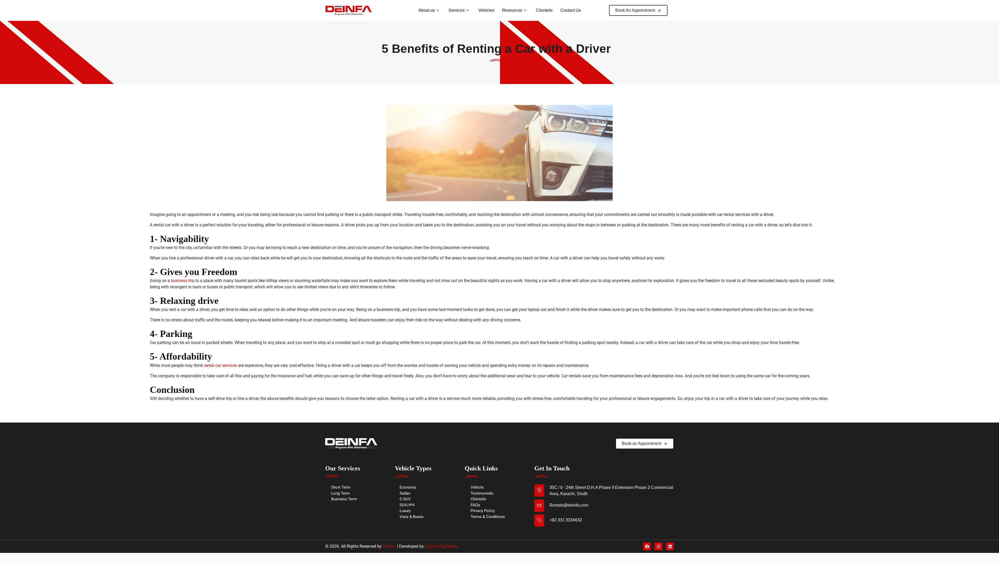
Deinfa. (389, 546)
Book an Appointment (641, 443)
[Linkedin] (670, 546)
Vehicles (486, 10)
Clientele (544, 10)
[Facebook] (647, 546)
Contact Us (570, 10)
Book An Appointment (635, 10)
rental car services (220, 365)
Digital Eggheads (441, 546)
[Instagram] (658, 546)
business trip (182, 280)
